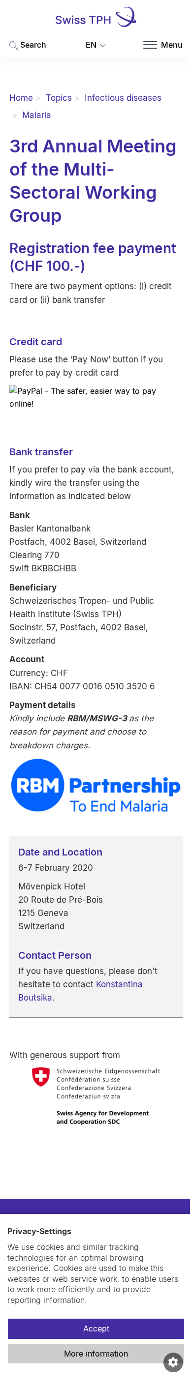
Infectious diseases (123, 98)
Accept (96, 1328)
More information (96, 1353)
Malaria (36, 115)
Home (21, 98)
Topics (59, 98)
